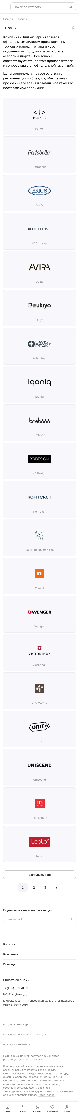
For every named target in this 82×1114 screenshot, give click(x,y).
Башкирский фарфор (39, 549)
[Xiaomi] (39, 573)
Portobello (39, 166)
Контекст (39, 511)
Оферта (41, 1034)
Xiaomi (39, 588)
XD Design (39, 473)
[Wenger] (39, 612)
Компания (10, 954)
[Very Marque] (39, 688)
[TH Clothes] (39, 803)
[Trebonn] (39, 420)
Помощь (9, 964)
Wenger (39, 626)
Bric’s (39, 205)
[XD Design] (39, 459)
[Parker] (39, 114)
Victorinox (39, 664)
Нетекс (26, 1044)
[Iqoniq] (39, 382)
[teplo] (39, 842)
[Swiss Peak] (39, 344)
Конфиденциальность (17, 1034)
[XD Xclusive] (39, 229)
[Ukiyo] (39, 305)
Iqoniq (39, 396)
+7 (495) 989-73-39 (15, 988)
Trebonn (39, 435)
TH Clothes (39, 818)
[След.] (56, 887)
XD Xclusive (39, 243)
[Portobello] (39, 152)
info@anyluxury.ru (15, 994)
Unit (39, 741)
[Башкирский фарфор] (39, 535)
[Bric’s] (39, 190)
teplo (39, 856)
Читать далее (46, 1094)
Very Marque (39, 703)
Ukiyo (39, 320)
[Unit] (39, 727)
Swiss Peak (39, 358)
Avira (39, 281)
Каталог (9, 944)
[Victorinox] (39, 650)
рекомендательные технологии (23, 1059)
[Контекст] (39, 497)
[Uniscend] (39, 765)
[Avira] (39, 267)
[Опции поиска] (70, 7)
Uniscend (39, 779)
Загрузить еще (39, 874)
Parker (39, 128)
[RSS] (74, 27)
